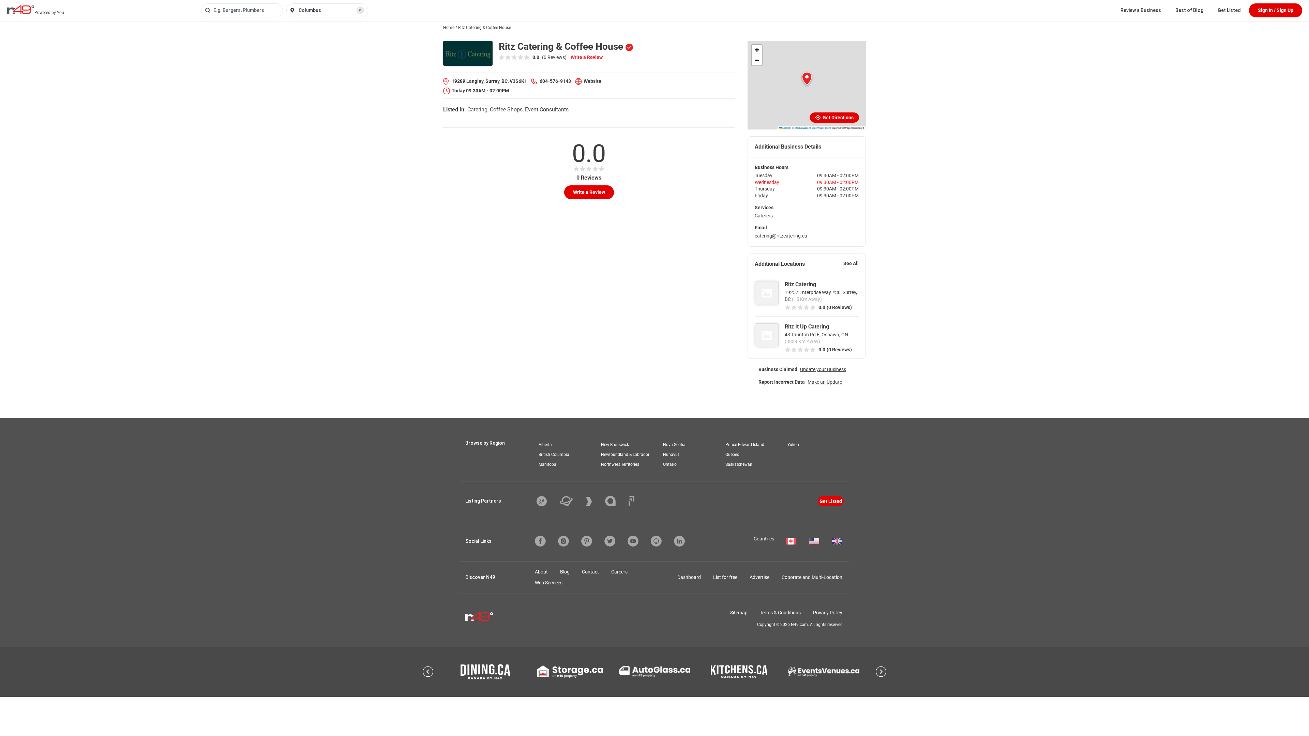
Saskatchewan (738, 464)
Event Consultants (547, 109)
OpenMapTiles (820, 127)
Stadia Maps (802, 127)
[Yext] (546, 501)
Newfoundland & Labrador (625, 454)
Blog (565, 571)
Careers (619, 571)
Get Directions (838, 117)
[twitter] (610, 541)
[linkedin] (679, 541)
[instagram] (563, 541)
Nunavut (671, 454)
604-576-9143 (555, 81)
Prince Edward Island (744, 444)
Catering (477, 109)
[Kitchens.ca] (739, 671)
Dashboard (689, 577)
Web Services (548, 582)
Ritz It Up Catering (807, 326)
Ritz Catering (800, 284)
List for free (725, 577)
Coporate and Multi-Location (812, 577)
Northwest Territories (620, 464)
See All (851, 263)
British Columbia (554, 454)
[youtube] (633, 541)
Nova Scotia (674, 444)
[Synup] (594, 501)
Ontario (670, 464)
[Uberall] (571, 501)
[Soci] (631, 501)
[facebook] (540, 541)
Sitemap (739, 612)
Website (592, 81)
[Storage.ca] (570, 671)
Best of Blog (1189, 10)
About (541, 571)
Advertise (759, 577)
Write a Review (587, 57)
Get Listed (1229, 10)
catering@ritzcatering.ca (781, 236)
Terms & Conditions (780, 612)
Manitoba (547, 464)
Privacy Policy (827, 612)
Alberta (545, 444)
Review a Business (1140, 10)
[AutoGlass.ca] (654, 671)
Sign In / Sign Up (1275, 10)
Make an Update (825, 382)
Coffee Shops (506, 109)
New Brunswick (615, 444)
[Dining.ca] (485, 671)
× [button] (360, 10)
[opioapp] (656, 541)
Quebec (732, 454)
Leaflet (786, 127)
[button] (807, 79)
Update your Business (823, 369)
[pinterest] (586, 541)
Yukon (793, 444)
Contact (590, 571)
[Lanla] (615, 501)
